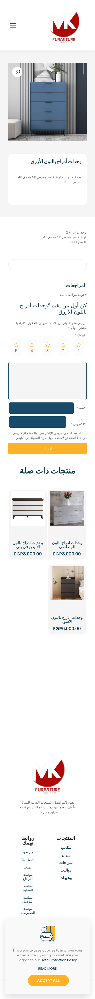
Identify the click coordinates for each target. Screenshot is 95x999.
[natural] (67, 704)
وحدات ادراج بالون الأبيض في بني (28, 544)
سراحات (66, 863)
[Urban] (28, 686)
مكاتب (66, 848)
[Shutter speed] (28, 704)
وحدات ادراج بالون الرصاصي (67, 544)
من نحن (28, 852)
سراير (66, 855)
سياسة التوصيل (27, 900)
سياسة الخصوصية (28, 911)
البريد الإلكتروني (78, 421)
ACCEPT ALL (48, 980)
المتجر (28, 867)
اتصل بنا (28, 860)
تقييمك (80, 335)
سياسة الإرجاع (28, 877)
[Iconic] (28, 668)
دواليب (66, 870)
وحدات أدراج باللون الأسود (67, 619)
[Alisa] (67, 668)
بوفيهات (66, 878)
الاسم (81, 407)
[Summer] (67, 686)
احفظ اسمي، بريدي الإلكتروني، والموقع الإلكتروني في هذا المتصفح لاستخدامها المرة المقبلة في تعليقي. (49, 435)
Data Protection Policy (59, 960)
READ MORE (47, 968)
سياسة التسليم (28, 888)
